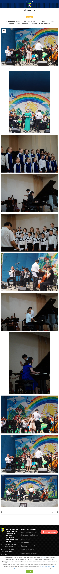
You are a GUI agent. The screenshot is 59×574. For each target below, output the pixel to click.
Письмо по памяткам (26, 539)
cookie (44, 557)
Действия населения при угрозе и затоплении (29, 545)
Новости (29, 17)
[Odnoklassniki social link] (30, 1)
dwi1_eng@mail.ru (9, 551)
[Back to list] (29, 512)
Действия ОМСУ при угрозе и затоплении (28, 550)
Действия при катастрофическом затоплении (29, 554)
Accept (30, 571)
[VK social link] (32, 1)
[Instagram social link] (27, 1)
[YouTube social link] (29, 1)
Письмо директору (50, 532)
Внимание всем (25, 542)
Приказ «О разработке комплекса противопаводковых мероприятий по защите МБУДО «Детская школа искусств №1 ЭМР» (29, 535)
